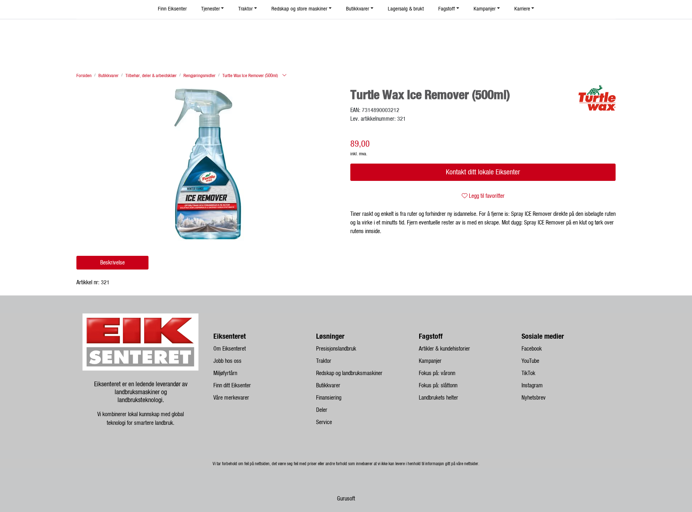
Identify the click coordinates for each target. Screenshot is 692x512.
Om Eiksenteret (229, 349)
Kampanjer (430, 361)
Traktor (323, 361)
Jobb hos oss (227, 361)
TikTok (528, 373)
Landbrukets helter (438, 398)
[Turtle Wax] (597, 98)
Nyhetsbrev (534, 398)
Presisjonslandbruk (336, 349)
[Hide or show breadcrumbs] (284, 75)
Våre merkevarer (231, 398)
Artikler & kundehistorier (444, 349)
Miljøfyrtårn (225, 373)
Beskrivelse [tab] (112, 263)
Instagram (532, 385)
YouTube (530, 361)
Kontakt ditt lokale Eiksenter (483, 172)
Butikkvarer (328, 385)
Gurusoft (346, 499)
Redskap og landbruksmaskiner (349, 373)
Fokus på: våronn (437, 373)
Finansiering (328, 398)
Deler (321, 410)
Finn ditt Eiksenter (232, 385)
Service (324, 422)
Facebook (532, 349)
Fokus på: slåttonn (438, 385)
